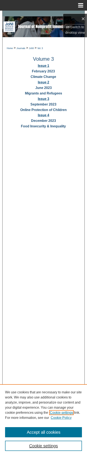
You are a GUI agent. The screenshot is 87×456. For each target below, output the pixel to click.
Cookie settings (61, 412)
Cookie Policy (61, 417)
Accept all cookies (43, 432)
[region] (43, 420)
